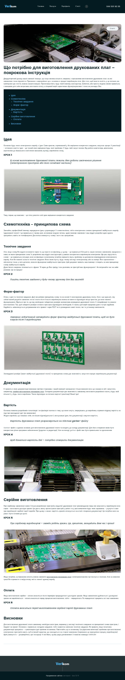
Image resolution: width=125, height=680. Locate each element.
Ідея (13, 95)
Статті (112, 28)
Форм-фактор (20, 104)
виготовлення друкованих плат (59, 577)
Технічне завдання (23, 101)
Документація (18, 109)
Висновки (16, 123)
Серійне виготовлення (23, 116)
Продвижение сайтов (54, 676)
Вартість (17, 112)
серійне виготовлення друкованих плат (28, 391)
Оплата (17, 119)
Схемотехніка (18, 98)
